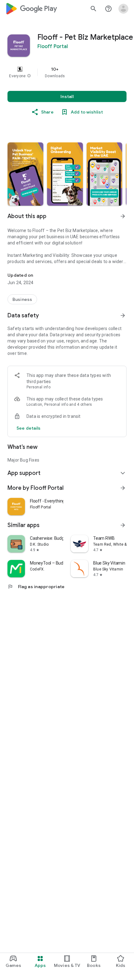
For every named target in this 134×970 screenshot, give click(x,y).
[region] (67, 72)
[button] (29, 76)
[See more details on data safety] (28, 428)
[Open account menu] (123, 8)
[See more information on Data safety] (122, 315)
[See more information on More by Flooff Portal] (122, 488)
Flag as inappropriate (36, 586)
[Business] (22, 299)
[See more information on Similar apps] (122, 525)
